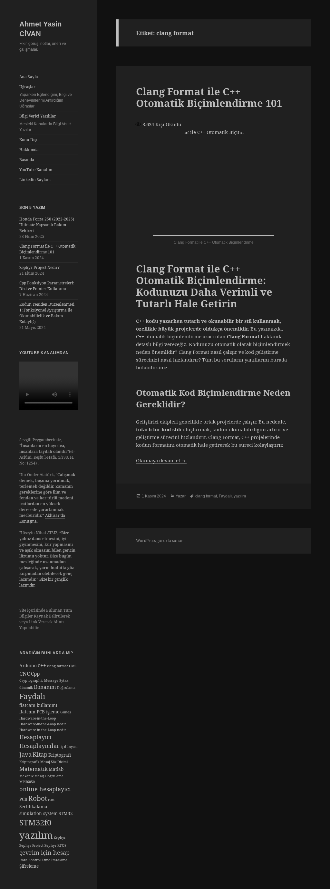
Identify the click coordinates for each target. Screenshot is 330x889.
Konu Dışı (28, 139)
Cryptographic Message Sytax (43, 680)
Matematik (33, 768)
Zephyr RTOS (55, 845)
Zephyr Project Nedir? (39, 267)
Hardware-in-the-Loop (37, 718)
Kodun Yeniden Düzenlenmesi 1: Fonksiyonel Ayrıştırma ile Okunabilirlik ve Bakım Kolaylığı (46, 312)
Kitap (40, 754)
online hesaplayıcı (45, 789)
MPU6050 (27, 782)
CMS (72, 666)
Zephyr (60, 837)
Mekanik (26, 776)
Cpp (35, 673)
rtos (51, 799)
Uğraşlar (45, 96)
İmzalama (59, 860)
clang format (57, 666)
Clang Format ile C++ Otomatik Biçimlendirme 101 (47, 249)
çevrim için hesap (44, 852)
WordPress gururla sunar (159, 540)
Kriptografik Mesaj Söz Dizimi (43, 762)
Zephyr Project (31, 845)
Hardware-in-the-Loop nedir (42, 724)
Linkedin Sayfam (35, 179)
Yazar (181, 496)
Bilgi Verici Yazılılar (45, 122)
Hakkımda (29, 149)
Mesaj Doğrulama (48, 776)
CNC (24, 673)
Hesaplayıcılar (39, 746)
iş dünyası (69, 746)
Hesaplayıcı (35, 737)
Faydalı (32, 696)
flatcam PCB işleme (39, 712)
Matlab (56, 769)
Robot (37, 798)
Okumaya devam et (161, 460)
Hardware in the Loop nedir (42, 730)
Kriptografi (59, 755)
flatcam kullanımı (38, 705)
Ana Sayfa (28, 76)
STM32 (66, 813)
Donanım (45, 687)
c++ (42, 665)
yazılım (36, 835)
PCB (23, 799)
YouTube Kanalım (35, 169)
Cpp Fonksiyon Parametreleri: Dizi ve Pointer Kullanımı (46, 285)
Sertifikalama (33, 807)
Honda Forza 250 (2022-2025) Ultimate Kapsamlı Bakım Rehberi (46, 224)
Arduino (28, 666)
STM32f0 (35, 822)
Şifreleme (29, 866)
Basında (26, 159)
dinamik (26, 687)
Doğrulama (66, 687)
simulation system (38, 813)
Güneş (65, 712)
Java (25, 754)
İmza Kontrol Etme (34, 860)
